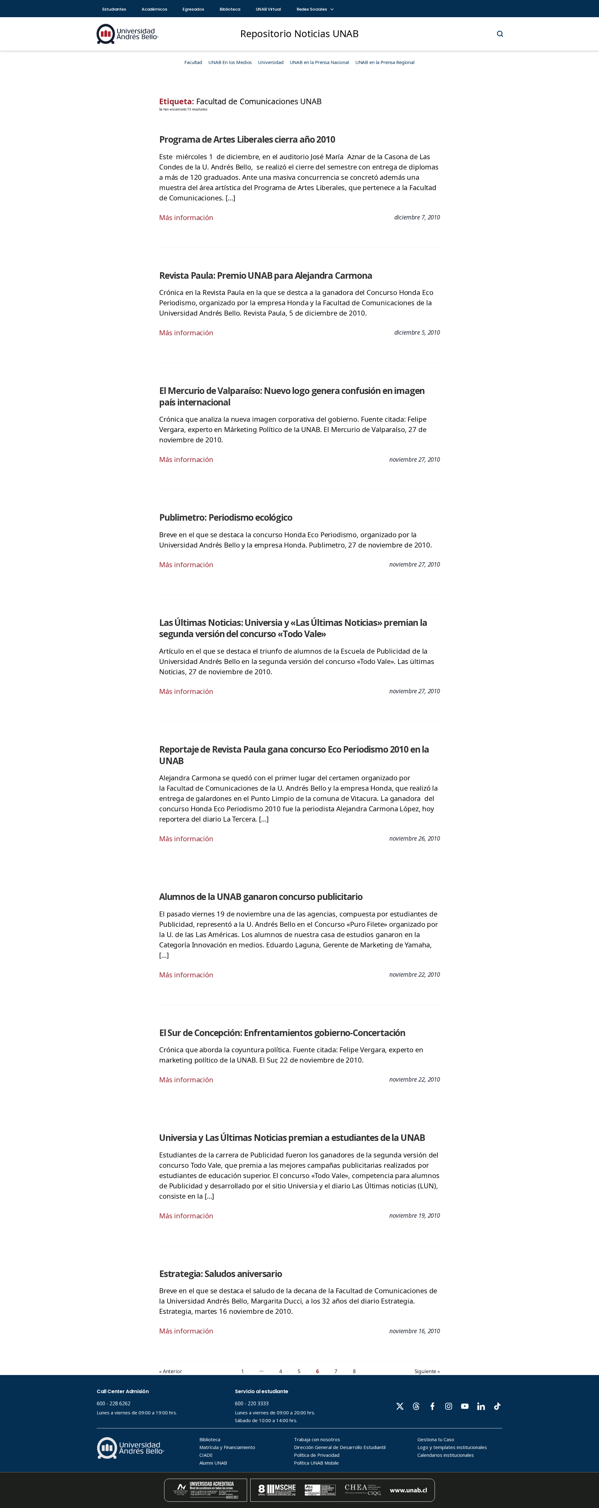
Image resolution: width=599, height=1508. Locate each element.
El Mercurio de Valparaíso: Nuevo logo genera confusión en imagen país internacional (292, 396)
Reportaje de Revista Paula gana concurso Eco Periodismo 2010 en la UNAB (294, 755)
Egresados (193, 9)
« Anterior (170, 1371)
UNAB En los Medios (230, 62)
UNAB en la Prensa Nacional (319, 62)
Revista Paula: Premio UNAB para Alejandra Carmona (265, 275)
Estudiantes (114, 9)
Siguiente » (427, 1371)
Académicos (154, 9)
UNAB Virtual (268, 9)
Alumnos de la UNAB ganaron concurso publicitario (261, 896)
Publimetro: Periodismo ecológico (225, 517)
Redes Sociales (312, 9)
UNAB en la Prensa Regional (385, 62)
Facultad (193, 62)
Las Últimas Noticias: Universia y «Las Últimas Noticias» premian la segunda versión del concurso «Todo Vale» (293, 628)
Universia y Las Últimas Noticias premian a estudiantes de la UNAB (292, 1137)
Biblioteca (230, 9)
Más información (186, 217)
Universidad (270, 62)
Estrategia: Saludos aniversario (220, 1274)
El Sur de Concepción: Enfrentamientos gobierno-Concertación (282, 1033)
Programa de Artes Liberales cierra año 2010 (247, 139)
